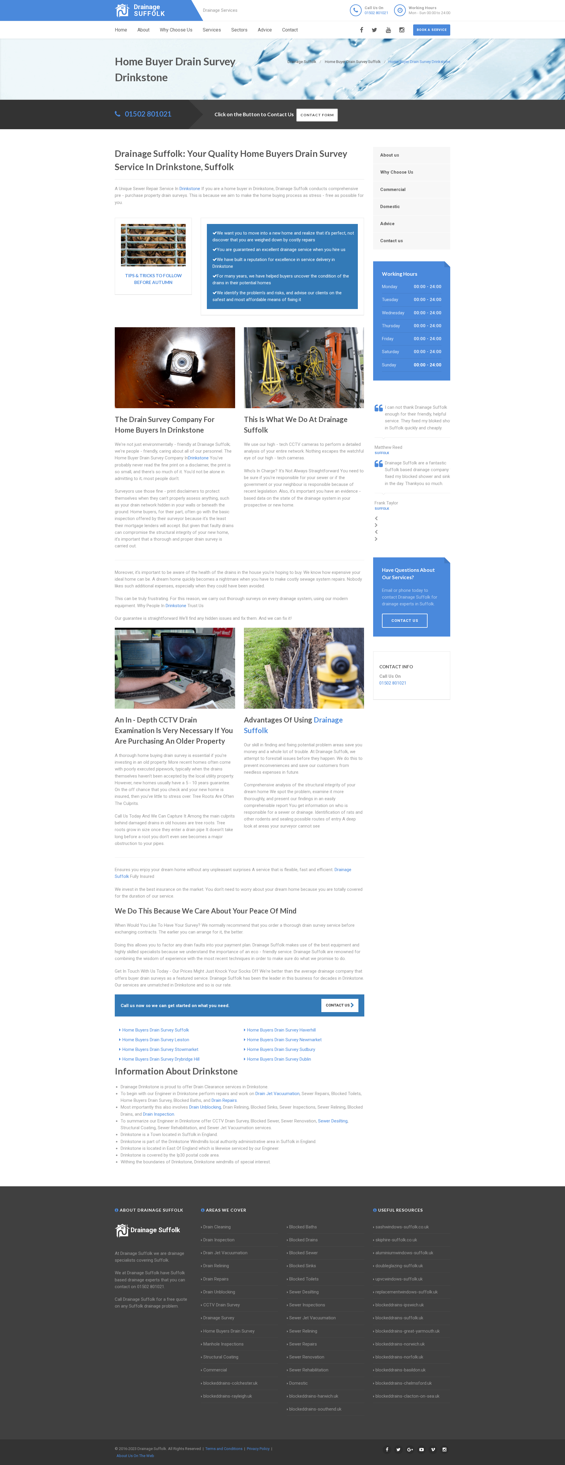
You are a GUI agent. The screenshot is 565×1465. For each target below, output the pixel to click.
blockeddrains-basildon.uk (400, 1370)
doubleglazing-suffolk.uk (399, 1265)
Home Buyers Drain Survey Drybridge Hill (161, 1059)
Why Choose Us (176, 30)
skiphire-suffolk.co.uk (396, 1240)
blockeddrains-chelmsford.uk (403, 1383)
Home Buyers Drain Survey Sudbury (281, 1049)
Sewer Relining (303, 1331)
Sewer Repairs (303, 1344)
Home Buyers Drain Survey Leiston (155, 1039)
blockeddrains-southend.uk (315, 1409)
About (143, 30)
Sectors (239, 30)
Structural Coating (220, 1357)
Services (212, 30)
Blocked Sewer (303, 1252)
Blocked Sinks (302, 1265)
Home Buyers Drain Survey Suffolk (155, 1030)
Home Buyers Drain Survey (229, 1331)
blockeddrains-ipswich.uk (399, 1305)
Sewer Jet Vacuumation (312, 1318)
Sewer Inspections (307, 1305)
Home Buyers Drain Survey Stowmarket (160, 1049)
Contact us (391, 240)
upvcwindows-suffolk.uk (399, 1279)
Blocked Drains (303, 1240)
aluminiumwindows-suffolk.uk (404, 1252)
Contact (290, 30)
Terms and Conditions (223, 1448)
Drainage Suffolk (155, 1230)
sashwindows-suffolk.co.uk (402, 1227)
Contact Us (338, 1005)
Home (121, 30)
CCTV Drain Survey (221, 1305)
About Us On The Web (135, 1456)
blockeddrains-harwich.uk (313, 1396)
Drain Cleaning (217, 1227)
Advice (265, 30)
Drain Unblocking (205, 1107)
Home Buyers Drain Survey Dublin (279, 1059)
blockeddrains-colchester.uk (230, 1383)
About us (389, 155)
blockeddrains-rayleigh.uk (227, 1396)
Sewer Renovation (306, 1357)
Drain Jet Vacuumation (277, 1093)
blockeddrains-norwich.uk (400, 1344)
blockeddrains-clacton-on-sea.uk (407, 1396)
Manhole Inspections (223, 1344)
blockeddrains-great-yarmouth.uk (407, 1331)
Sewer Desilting (333, 1121)
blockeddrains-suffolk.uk (399, 1318)
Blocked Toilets (304, 1279)
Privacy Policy (258, 1448)
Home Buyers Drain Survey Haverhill (281, 1030)
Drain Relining (216, 1265)
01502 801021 (376, 13)
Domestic (390, 206)
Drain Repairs (224, 1100)
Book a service (432, 30)
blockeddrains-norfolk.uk (399, 1357)
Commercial (393, 189)
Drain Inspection (158, 1114)
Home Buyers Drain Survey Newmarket (284, 1039)
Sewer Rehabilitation (308, 1370)
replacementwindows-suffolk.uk (406, 1292)
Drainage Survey (218, 1318)
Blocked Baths (303, 1227)
